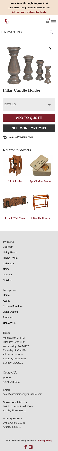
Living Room (10, 252)
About (6, 300)
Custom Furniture (13, 306)
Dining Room (10, 258)
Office (6, 269)
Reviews (8, 317)
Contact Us (9, 323)
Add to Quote (29, 118)
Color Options (10, 311)
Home (6, 295)
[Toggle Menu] (53, 21)
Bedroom (8, 246)
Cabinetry (8, 263)
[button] (50, 48)
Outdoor (7, 274)
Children (7, 280)
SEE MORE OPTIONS (29, 128)
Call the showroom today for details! (29, 12)
